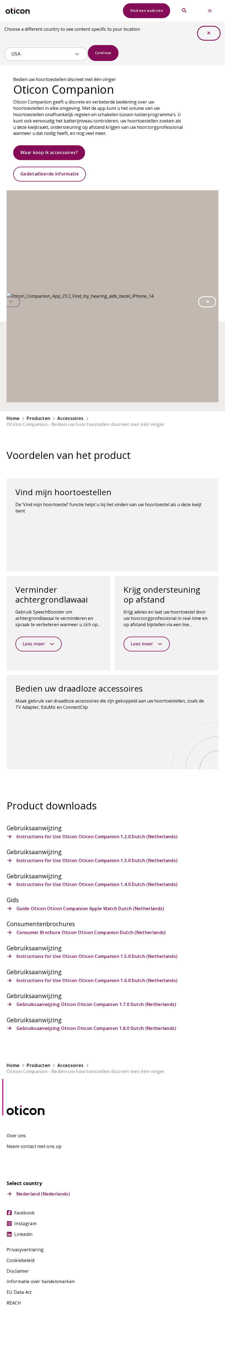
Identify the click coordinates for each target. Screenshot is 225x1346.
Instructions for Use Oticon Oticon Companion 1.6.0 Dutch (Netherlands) (97, 980)
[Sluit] (209, 33)
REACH (14, 1303)
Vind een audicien (146, 10)
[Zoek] (184, 10)
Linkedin (23, 1234)
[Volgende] (207, 301)
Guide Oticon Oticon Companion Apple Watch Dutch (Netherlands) (90, 909)
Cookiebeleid (20, 1260)
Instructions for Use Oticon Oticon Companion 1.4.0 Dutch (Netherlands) (97, 884)
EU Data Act (19, 1292)
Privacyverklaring (25, 1250)
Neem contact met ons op (34, 1146)
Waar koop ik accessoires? (49, 152)
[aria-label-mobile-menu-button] (210, 10)
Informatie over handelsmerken (41, 1281)
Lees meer (33, 644)
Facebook (24, 1213)
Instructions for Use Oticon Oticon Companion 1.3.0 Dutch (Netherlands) (97, 860)
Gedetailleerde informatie (49, 174)
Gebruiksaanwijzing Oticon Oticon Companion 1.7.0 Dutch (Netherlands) (96, 1004)
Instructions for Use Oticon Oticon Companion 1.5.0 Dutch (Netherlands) (97, 956)
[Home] (17, 11)
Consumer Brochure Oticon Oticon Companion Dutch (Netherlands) (91, 932)
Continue (103, 52)
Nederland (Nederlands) (43, 1194)
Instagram (25, 1224)
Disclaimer (18, 1271)
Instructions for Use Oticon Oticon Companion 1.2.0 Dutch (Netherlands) (97, 837)
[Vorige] (11, 301)
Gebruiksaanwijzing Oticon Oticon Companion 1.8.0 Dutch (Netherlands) (96, 1028)
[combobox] (42, 54)
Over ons (16, 1136)
